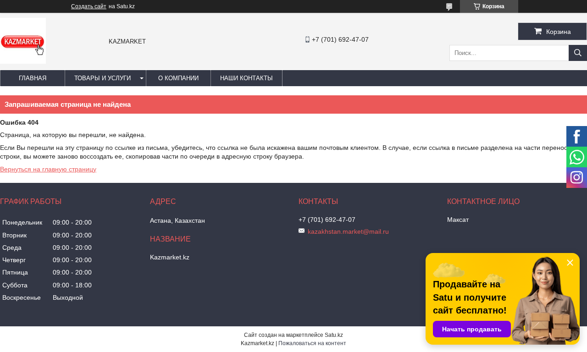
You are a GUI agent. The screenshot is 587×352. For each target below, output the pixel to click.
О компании (178, 78)
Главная (32, 78)
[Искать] (578, 53)
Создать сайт (88, 6)
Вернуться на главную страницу (48, 169)
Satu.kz (334, 335)
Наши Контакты (246, 78)
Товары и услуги (102, 78)
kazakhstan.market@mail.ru (348, 231)
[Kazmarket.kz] (23, 61)
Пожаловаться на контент (312, 343)
